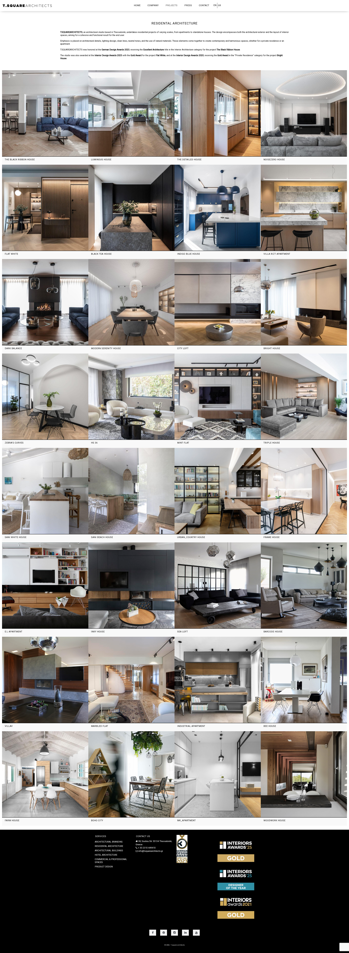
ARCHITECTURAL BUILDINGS (109, 850)
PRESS (188, 5)
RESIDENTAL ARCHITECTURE (109, 846)
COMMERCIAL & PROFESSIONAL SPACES (111, 861)
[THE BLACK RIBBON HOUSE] (45, 113)
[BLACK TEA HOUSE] (131, 208)
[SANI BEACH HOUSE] (131, 491)
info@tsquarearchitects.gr (150, 851)
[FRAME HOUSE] (304, 491)
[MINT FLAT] (217, 397)
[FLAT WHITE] (45, 208)
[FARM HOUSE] (45, 774)
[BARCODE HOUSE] (304, 585)
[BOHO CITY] (131, 774)
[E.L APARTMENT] (45, 585)
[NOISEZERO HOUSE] (304, 113)
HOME (137, 5)
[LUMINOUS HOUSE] (131, 113)
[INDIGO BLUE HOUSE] (217, 208)
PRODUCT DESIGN (104, 866)
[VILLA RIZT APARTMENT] (304, 208)
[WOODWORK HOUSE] (304, 774)
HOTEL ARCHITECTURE (106, 855)
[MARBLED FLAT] (131, 680)
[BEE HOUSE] (304, 680)
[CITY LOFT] (217, 302)
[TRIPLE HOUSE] (304, 397)
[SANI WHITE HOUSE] (45, 491)
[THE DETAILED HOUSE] (217, 113)
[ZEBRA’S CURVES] (45, 397)
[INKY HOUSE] (131, 585)
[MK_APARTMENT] (217, 774)
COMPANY (153, 5)
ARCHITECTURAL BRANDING (109, 841)
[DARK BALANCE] (45, 302)
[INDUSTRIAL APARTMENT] (217, 680)
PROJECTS (171, 5)
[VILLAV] (45, 680)
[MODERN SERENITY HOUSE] (131, 302)
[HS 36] (131, 397)
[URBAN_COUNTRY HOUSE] (217, 491)
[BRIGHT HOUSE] (304, 302)
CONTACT (204, 5)
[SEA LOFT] (217, 585)
